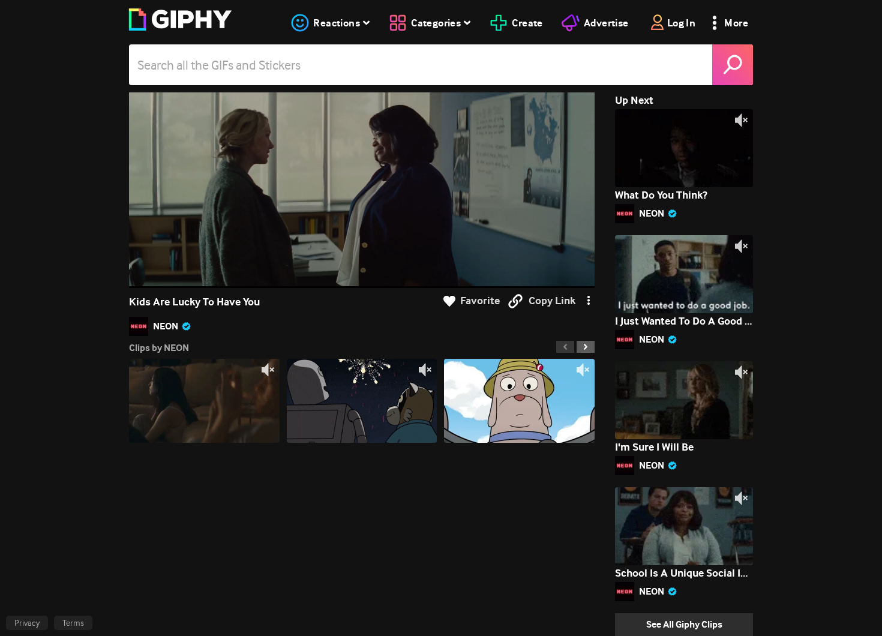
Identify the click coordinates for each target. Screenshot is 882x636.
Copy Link (552, 301)
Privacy (27, 623)
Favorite (480, 301)
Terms (73, 623)
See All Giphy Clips (684, 624)
